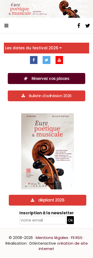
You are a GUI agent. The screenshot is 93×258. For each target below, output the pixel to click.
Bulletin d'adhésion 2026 (50, 95)
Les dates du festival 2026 (32, 48)
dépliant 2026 (51, 200)
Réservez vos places (50, 78)
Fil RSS (76, 237)
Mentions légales (52, 237)
